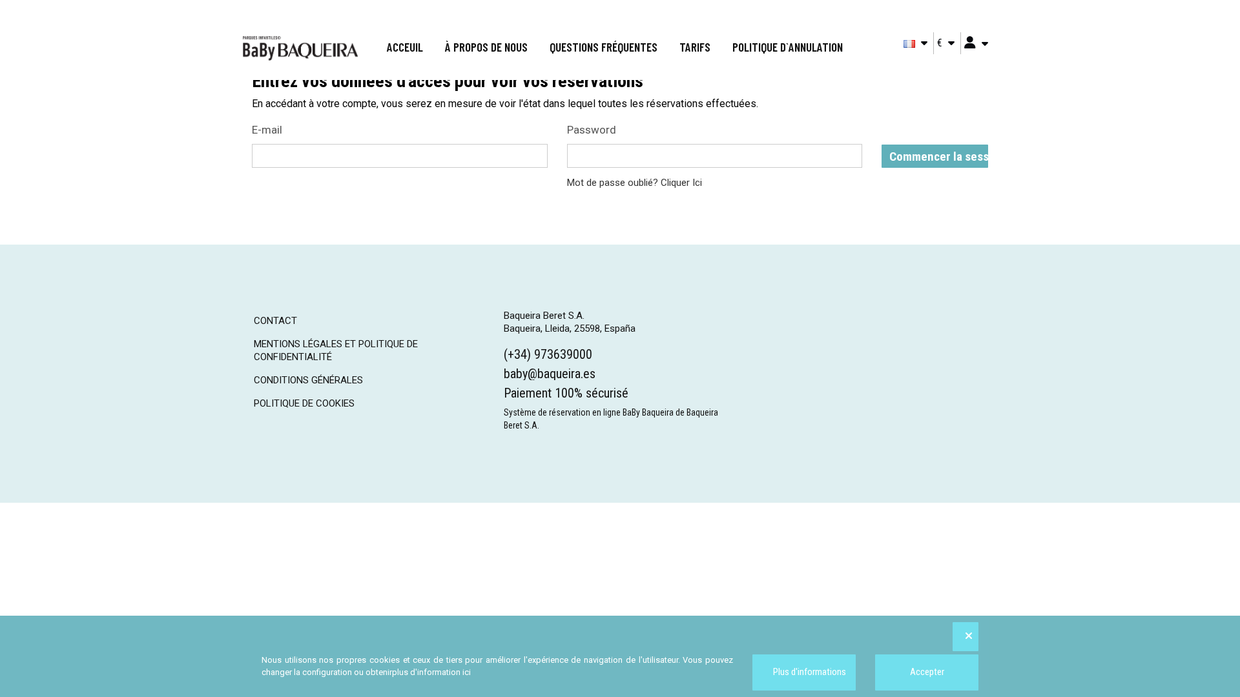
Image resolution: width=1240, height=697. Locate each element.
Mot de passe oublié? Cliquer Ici (634, 182)
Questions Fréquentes (603, 46)
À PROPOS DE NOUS (486, 46)
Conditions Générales (308, 380)
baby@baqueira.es (549, 373)
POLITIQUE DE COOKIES (304, 403)
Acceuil (405, 46)
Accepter (927, 672)
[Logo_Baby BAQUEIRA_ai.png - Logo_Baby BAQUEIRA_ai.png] (300, 47)
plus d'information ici (431, 672)
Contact (275, 321)
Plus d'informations (808, 672)
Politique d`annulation (787, 46)
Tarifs (694, 46)
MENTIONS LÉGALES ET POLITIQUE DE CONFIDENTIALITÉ (336, 350)
